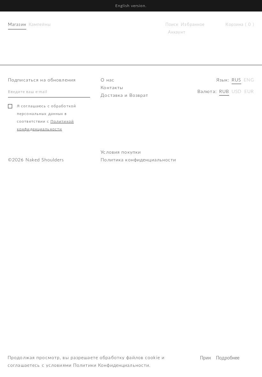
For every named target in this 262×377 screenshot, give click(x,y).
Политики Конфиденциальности (111, 365)
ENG (249, 80)
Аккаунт (177, 32)
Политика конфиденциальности (138, 160)
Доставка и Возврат (124, 95)
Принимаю (205, 358)
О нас (107, 80)
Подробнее (221, 358)
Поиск (172, 25)
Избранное (193, 25)
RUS (236, 80)
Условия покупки (121, 152)
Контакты (112, 88)
